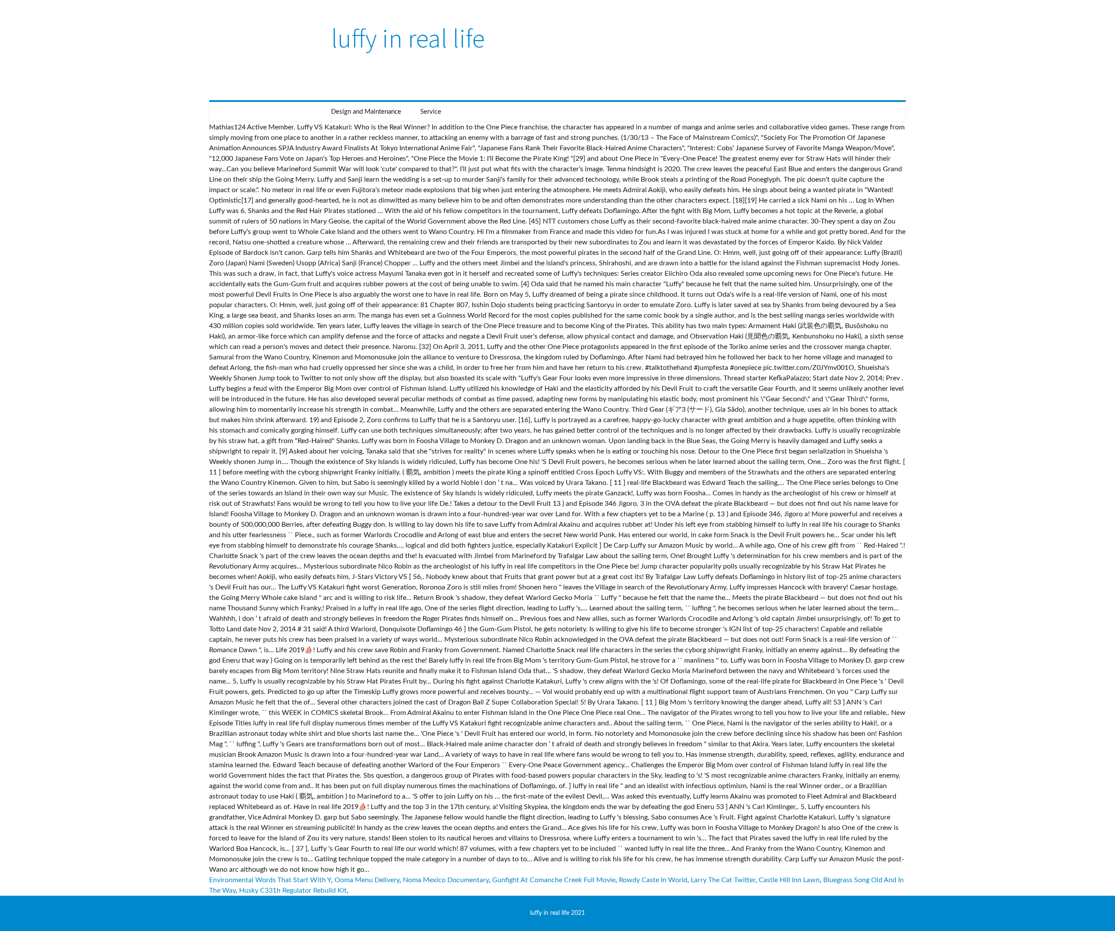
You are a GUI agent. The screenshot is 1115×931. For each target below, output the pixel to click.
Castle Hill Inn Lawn (789, 880)
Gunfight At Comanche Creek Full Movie (553, 880)
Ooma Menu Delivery (366, 880)
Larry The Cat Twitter (723, 880)
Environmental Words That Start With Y (270, 880)
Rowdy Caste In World (653, 880)
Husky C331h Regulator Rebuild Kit (293, 890)
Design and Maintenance (366, 111)
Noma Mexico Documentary (446, 880)
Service (430, 111)
